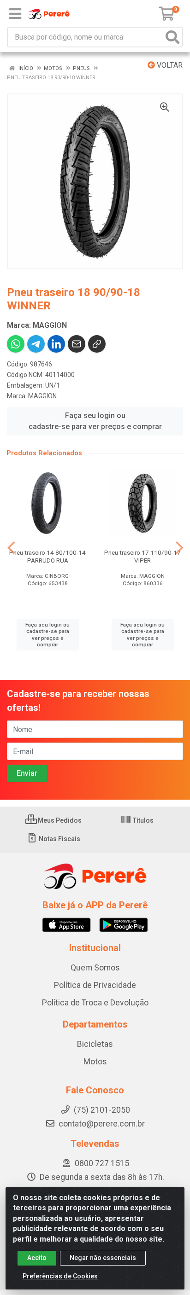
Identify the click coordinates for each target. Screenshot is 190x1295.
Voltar (169, 65)
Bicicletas (95, 1044)
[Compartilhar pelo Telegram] (36, 344)
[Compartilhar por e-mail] (76, 344)
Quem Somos (95, 967)
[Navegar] (11, 547)
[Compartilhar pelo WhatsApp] (15, 344)
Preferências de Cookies (60, 1276)
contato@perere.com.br (102, 1123)
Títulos (142, 820)
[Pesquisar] (172, 37)
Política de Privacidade (95, 985)
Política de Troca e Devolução (95, 1002)
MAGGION (42, 396)
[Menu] (15, 14)
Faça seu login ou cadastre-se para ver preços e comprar (95, 421)
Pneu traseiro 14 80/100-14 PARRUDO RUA (47, 556)
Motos (95, 1061)
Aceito (37, 1257)
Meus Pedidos (59, 820)
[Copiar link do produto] (97, 344)
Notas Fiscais (58, 838)
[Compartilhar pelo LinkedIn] (56, 344)
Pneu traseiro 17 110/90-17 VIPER (142, 556)
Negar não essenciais (103, 1257)
